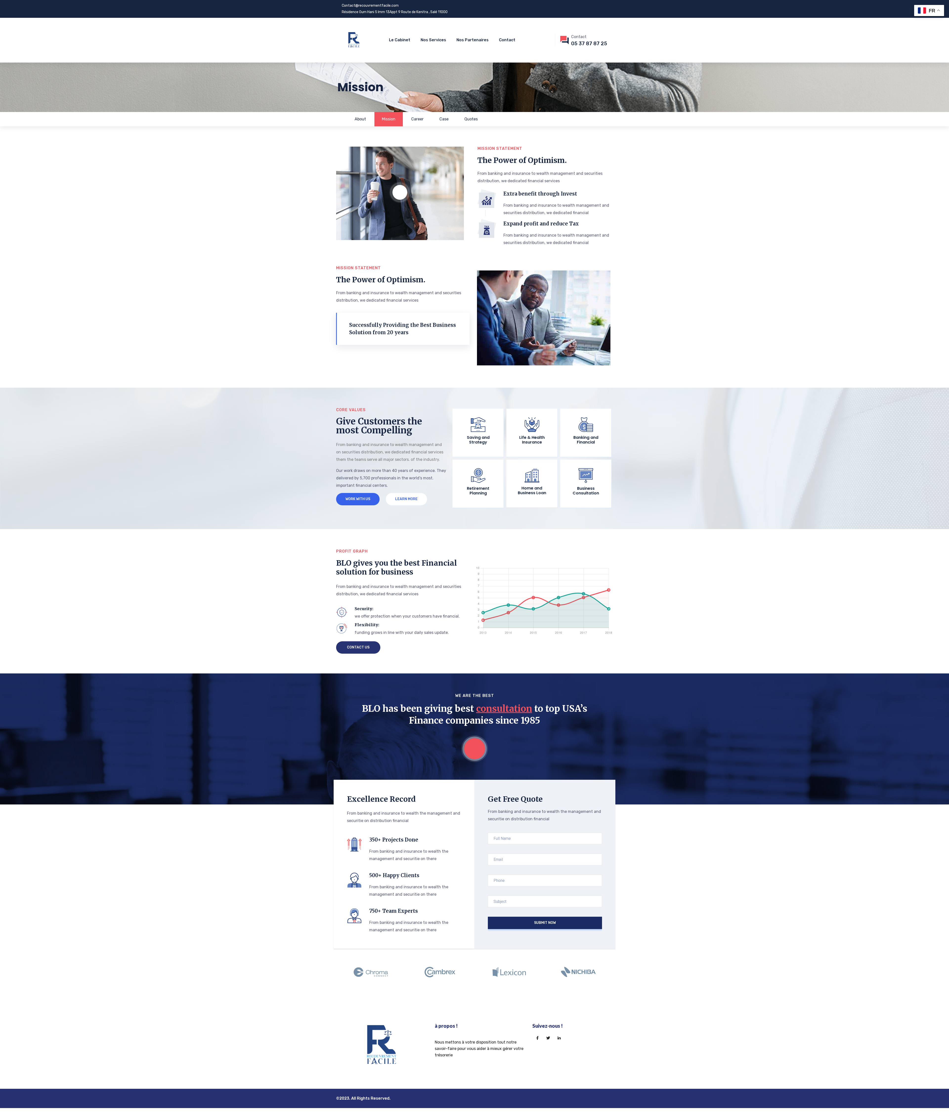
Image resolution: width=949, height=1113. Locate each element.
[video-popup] (399, 192)
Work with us (357, 499)
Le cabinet (399, 40)
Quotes (471, 119)
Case (444, 119)
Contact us (358, 647)
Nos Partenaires (472, 40)
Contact (507, 40)
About (360, 119)
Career (417, 119)
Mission (388, 119)
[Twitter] (548, 1038)
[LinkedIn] (559, 1038)
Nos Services (433, 40)
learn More (406, 499)
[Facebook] (537, 1038)
